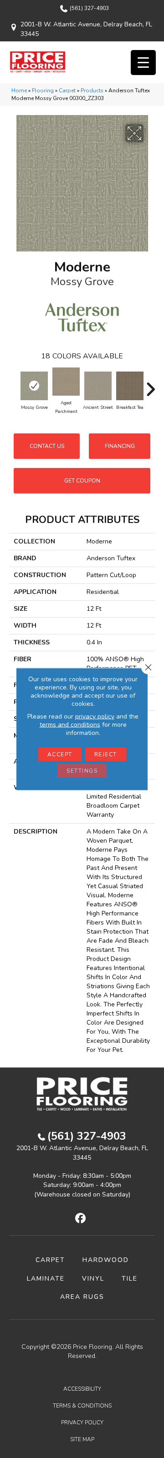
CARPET (50, 1260)
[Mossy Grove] (34, 385)
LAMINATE (46, 1278)
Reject (105, 754)
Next (150, 384)
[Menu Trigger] (143, 62)
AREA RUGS (82, 1296)
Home (19, 90)
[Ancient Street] (98, 385)
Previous (13, 384)
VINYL (93, 1278)
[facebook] (80, 1219)
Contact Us (47, 446)
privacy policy (94, 716)
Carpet (67, 90)
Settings (82, 770)
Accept (59, 754)
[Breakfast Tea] (130, 385)
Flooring (43, 90)
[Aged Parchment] (66, 381)
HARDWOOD (105, 1260)
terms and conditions (70, 724)
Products (92, 90)
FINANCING (120, 446)
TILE (130, 1278)
